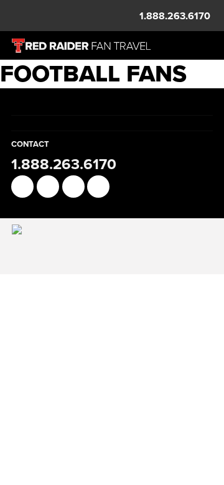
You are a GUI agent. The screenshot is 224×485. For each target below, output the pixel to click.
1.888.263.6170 (174, 16)
